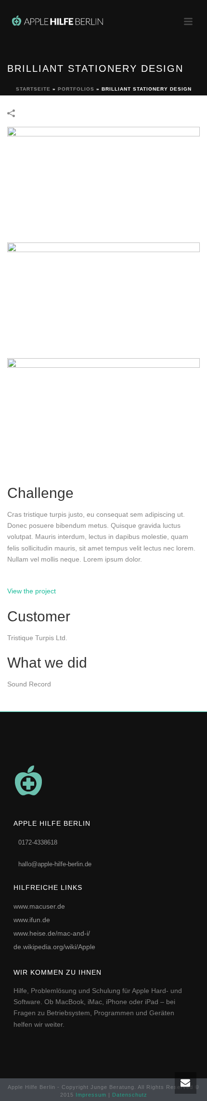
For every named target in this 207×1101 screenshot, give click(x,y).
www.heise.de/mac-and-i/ (51, 933)
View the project (31, 591)
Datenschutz (129, 1095)
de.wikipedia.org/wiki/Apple (54, 947)
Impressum (91, 1095)
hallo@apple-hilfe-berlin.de (54, 864)
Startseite (33, 89)
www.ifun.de (31, 920)
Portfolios (76, 89)
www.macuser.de (39, 906)
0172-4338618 (37, 842)
